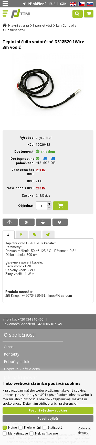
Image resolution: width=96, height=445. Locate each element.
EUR (52, 3)
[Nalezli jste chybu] (60, 222)
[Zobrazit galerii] (48, 123)
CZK (63, 3)
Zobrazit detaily (84, 430)
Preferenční (32, 427)
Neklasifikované (46, 433)
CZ (81, 4)
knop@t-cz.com (60, 296)
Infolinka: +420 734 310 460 (23, 319)
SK (89, 4)
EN (72, 4)
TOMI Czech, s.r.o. (26, 13)
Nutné (12, 427)
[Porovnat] (10, 222)
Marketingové (18, 433)
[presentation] (8, 234)
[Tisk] (43, 222)
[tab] (9, 235)
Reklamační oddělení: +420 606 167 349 (32, 324)
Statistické (55, 427)
